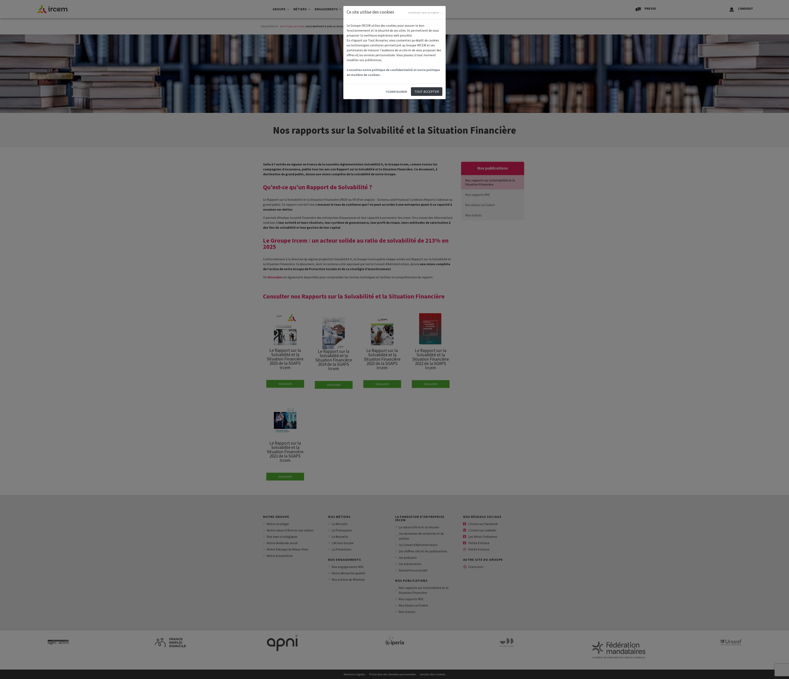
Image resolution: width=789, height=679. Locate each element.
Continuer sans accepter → (425, 12)
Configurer (397, 91)
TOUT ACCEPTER (426, 91)
